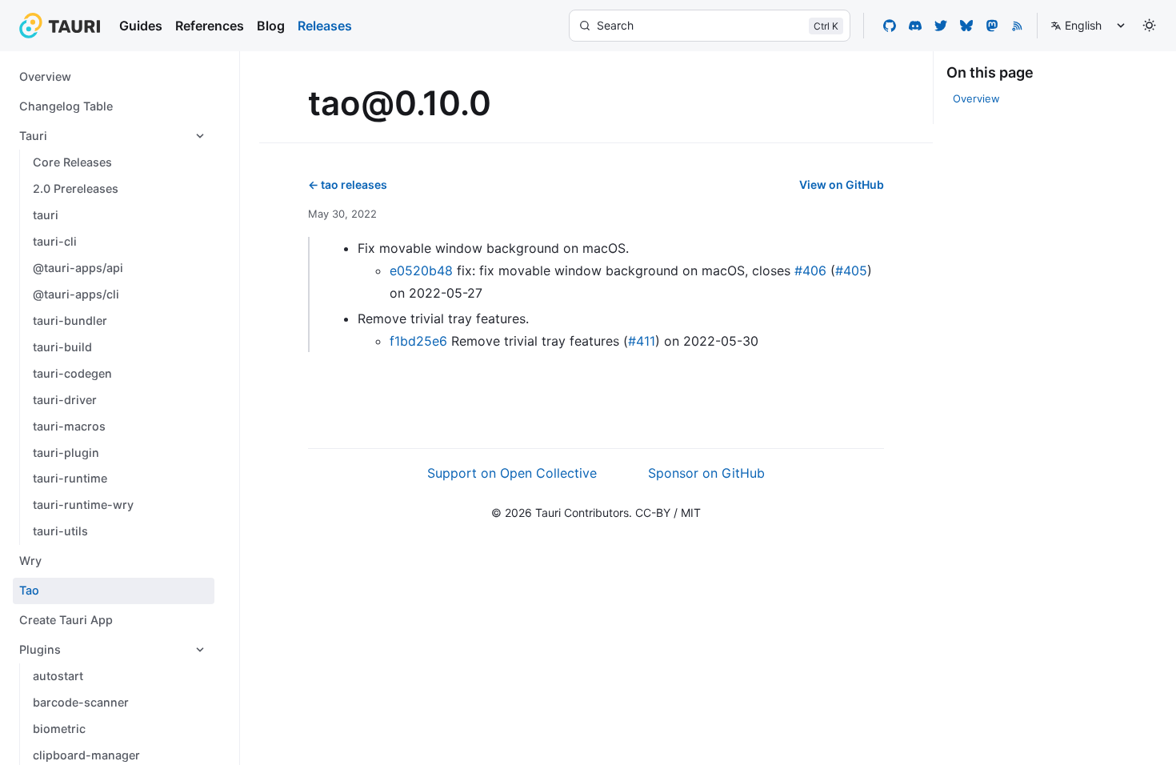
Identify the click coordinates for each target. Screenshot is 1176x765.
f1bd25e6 (418, 341)
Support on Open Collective (512, 473)
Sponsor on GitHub (706, 473)
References (209, 26)
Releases (325, 26)
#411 (641, 341)
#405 (851, 270)
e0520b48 (421, 270)
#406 (810, 270)
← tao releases (347, 184)
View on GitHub (841, 184)
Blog (271, 26)
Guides (140, 26)
